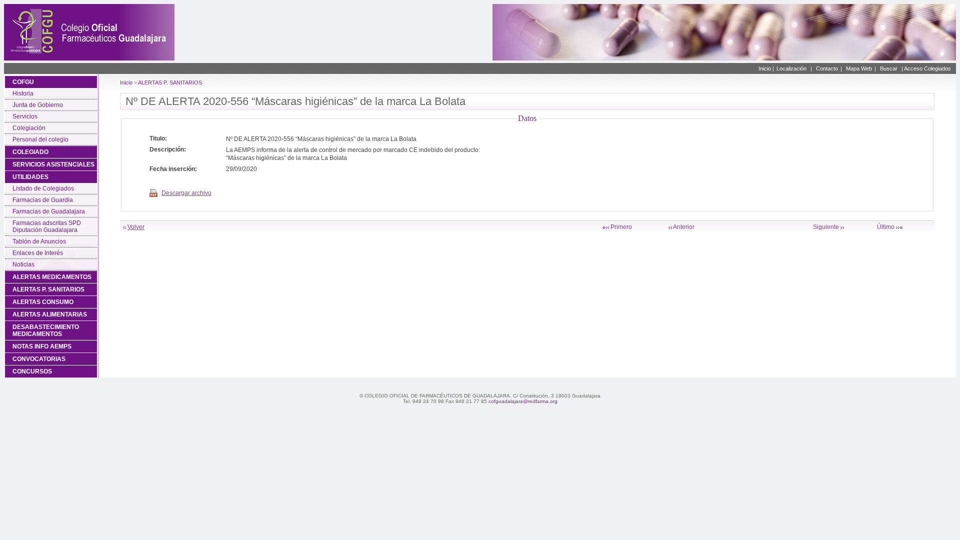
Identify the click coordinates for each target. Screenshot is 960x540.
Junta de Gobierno (37, 105)
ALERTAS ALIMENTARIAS (49, 314)
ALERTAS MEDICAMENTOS (52, 277)
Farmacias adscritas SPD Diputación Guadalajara (46, 227)
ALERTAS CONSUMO (43, 302)
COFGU (23, 82)
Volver (136, 227)
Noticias (23, 264)
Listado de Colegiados (43, 188)
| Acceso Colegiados (926, 69)
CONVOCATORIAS (39, 359)
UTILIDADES (30, 177)
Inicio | (766, 69)
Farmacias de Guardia (42, 200)
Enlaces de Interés (37, 253)
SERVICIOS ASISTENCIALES (53, 164)
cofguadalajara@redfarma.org (523, 401)
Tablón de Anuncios (39, 241)
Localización (791, 69)
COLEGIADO (30, 152)
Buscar (889, 69)
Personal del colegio (40, 139)
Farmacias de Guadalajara (48, 211)
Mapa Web (859, 69)
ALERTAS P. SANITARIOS (48, 289)
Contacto (827, 69)
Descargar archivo (187, 193)
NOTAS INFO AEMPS (42, 346)
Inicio (126, 83)
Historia (23, 93)
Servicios (25, 116)
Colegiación (29, 128)
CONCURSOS (32, 371)
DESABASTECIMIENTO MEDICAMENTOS (45, 331)
